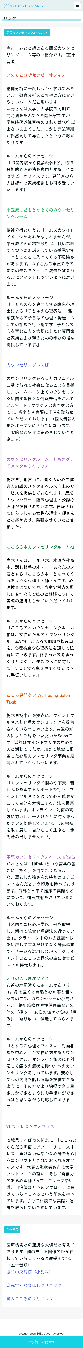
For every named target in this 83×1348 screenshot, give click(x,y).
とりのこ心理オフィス (27, 978)
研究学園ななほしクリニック (34, 1285)
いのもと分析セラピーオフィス (36, 75)
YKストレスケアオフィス (30, 1126)
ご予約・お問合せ (41, 1342)
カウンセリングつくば (27, 365)
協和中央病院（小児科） (29, 1272)
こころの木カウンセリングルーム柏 (42, 547)
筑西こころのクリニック (29, 1299)
